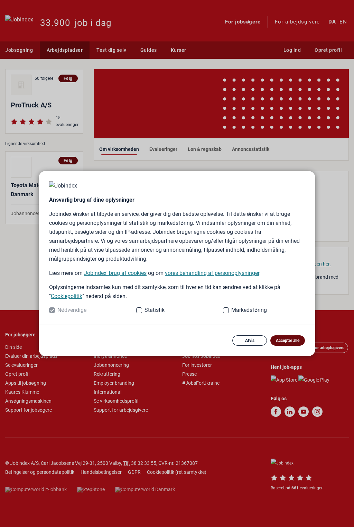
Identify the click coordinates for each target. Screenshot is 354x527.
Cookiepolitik (66, 296)
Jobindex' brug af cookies (115, 273)
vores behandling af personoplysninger (212, 273)
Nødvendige (71, 310)
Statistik (155, 310)
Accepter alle (287, 340)
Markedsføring (249, 310)
